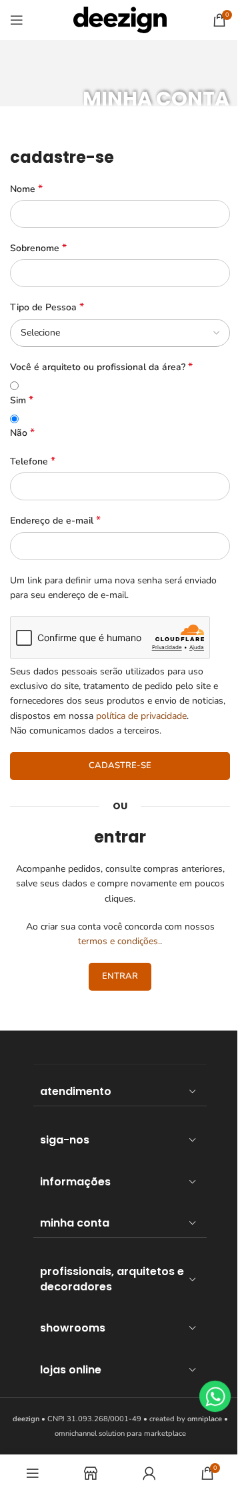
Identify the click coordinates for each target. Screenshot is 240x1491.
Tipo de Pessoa (47, 307)
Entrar (120, 976)
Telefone (32, 461)
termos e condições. (119, 941)
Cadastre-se (120, 765)
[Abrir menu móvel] (16, 20)
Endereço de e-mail (55, 521)
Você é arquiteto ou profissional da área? (101, 367)
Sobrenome (38, 248)
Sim (21, 400)
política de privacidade (141, 716)
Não (22, 433)
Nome (26, 189)
